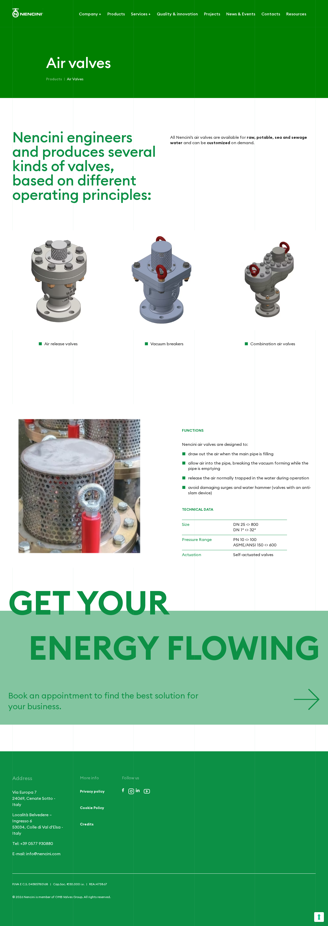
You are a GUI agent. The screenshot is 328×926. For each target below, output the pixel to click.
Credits (87, 824)
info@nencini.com (43, 854)
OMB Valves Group (68, 897)
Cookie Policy (92, 808)
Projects (212, 14)
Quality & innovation (177, 14)
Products (116, 14)
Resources (296, 14)
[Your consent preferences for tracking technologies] (319, 917)
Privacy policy (92, 791)
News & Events (240, 14)
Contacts (270, 14)
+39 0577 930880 (36, 844)
